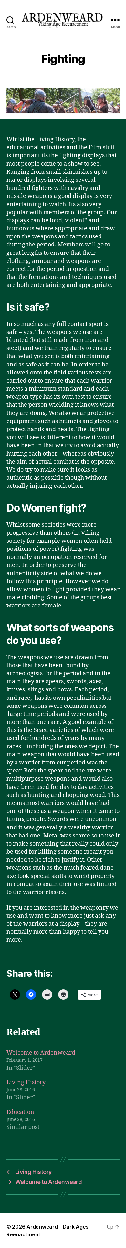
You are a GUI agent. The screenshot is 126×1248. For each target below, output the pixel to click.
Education (20, 1112)
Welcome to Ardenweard (40, 1053)
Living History (26, 1082)
